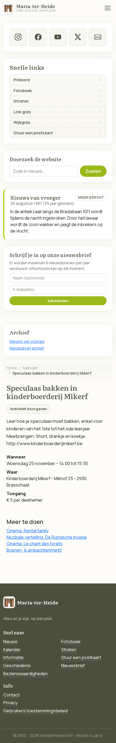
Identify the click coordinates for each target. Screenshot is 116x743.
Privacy (10, 703)
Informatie (13, 657)
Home (11, 367)
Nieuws (10, 642)
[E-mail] (98, 37)
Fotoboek (71, 642)
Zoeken (93, 171)
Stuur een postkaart (81, 657)
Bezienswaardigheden (25, 674)
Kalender (30, 367)
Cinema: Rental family (27, 531)
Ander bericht (91, 197)
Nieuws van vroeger (27, 341)
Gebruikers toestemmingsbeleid (35, 711)
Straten (68, 650)
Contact (11, 695)
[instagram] (18, 37)
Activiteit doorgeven (28, 408)
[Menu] (108, 8)
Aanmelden (58, 300)
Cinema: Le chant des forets (34, 544)
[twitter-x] (78, 37)
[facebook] (38, 37)
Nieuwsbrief (73, 665)
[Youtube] (58, 37)
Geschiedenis (17, 665)
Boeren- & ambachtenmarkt (34, 550)
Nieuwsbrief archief (26, 348)
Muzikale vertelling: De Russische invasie (46, 537)
